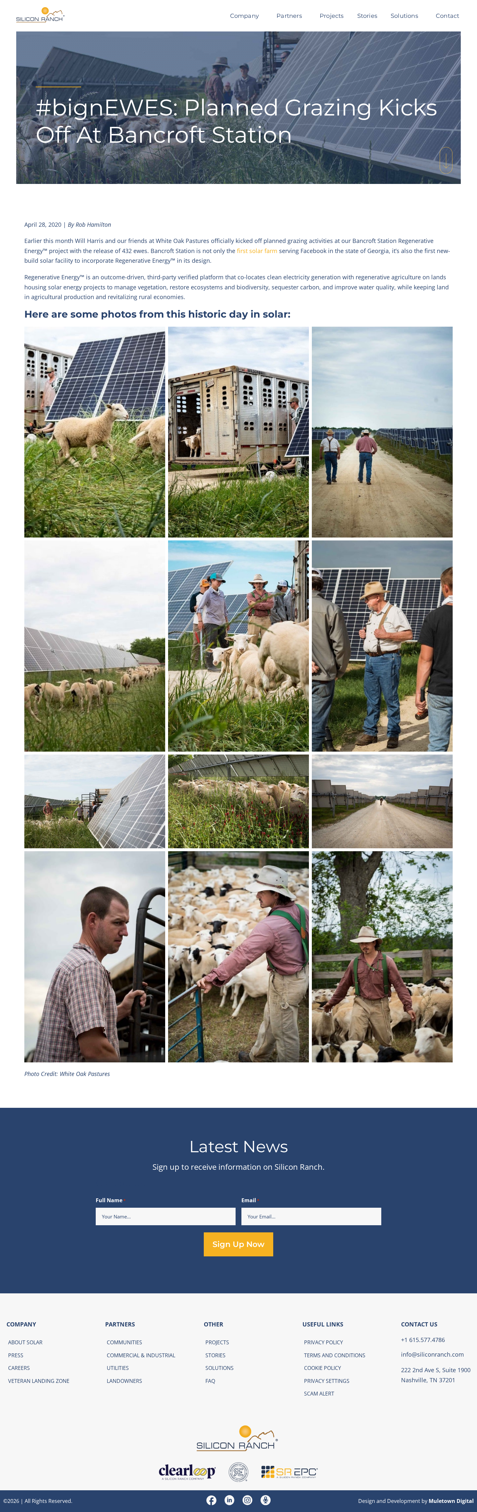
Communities (124, 1342)
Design (366, 1501)
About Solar (25, 1342)
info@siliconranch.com (432, 1354)
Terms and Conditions (334, 1355)
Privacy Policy (323, 1342)
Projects (332, 15)
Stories (367, 15)
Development (403, 1501)
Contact (447, 15)
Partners (289, 15)
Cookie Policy (322, 1368)
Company (244, 15)
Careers (19, 1368)
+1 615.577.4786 (423, 1339)
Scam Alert (319, 1393)
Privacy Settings (326, 1380)
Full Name (111, 1200)
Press (15, 1355)
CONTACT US (419, 1324)
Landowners (124, 1380)
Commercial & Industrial (141, 1355)
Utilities (118, 1368)
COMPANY (21, 1324)
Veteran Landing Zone (38, 1380)
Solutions (404, 15)
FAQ (210, 1380)
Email (250, 1200)
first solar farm (257, 251)
